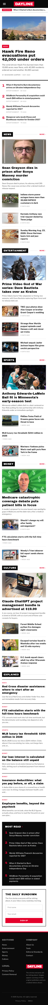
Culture (10, 568)
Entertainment (15, 250)
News (5, 46)
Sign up (24, 920)
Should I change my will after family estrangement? (32, 523)
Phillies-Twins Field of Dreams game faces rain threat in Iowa (32, 419)
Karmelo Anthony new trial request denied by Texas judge (31, 217)
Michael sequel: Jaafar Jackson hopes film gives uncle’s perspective (32, 346)
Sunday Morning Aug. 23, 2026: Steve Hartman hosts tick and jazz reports (32, 234)
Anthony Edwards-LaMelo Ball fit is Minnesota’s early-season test (23, 397)
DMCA (30, 1001)
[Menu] (4, 4)
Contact (29, 955)
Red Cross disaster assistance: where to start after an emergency (23, 689)
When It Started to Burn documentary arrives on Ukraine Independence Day (29, 10)
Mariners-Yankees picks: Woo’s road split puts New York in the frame (33, 449)
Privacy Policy (8, 971)
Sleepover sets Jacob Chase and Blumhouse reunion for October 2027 (23, 118)
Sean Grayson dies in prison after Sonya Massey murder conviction (20, 173)
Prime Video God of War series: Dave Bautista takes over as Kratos (22, 287)
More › (43, 134)
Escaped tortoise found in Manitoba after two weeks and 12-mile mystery (33, 643)
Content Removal (9, 974)
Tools (28, 948)
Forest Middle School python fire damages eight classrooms (30, 627)
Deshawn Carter (12, 75)
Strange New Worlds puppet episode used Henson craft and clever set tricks (32, 327)
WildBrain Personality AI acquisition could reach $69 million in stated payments (25, 96)
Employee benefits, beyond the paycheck (23, 805)
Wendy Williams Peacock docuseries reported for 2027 (23, 107)
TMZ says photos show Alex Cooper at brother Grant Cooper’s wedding (32, 310)
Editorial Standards (34, 952)
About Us (30, 945)
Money (8, 464)
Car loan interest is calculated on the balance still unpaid (23, 759)
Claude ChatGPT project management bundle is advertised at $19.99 (22, 605)
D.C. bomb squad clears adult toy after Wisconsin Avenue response (32, 660)
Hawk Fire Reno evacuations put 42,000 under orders (23, 55)
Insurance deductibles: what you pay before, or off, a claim (23, 782)
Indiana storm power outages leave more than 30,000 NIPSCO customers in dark (32, 198)
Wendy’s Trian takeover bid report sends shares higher (31, 553)
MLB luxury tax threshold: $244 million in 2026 (22, 434)
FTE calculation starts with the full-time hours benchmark (21, 538)
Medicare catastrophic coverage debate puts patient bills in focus (21, 501)
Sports (9, 360)
